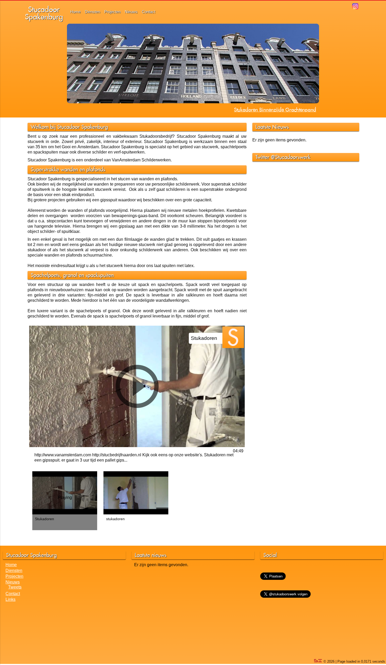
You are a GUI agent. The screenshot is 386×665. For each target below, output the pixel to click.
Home (75, 11)
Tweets (15, 587)
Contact (148, 11)
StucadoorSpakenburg (44, 13)
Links (10, 599)
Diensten (92, 11)
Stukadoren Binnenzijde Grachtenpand (275, 109)
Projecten (112, 11)
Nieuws (131, 11)
